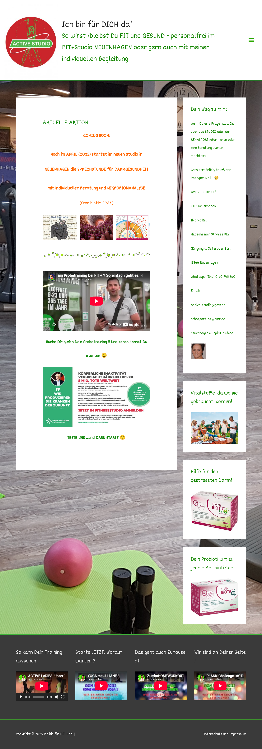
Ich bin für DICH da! (97, 25)
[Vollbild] (63, 697)
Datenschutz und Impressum (224, 734)
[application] (42, 686)
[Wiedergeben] (21, 697)
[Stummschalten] (56, 697)
